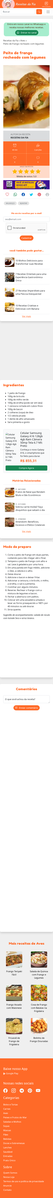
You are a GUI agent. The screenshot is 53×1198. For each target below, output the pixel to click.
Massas (7, 1130)
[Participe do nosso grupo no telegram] (22, 1090)
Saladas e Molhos (12, 1121)
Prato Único (9, 1160)
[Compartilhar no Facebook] (23, 194)
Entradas (8, 1156)
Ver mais (26, 316)
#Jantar (23, 203)
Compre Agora (26, 468)
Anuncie (7, 1185)
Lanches (7, 1147)
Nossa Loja (8, 1177)
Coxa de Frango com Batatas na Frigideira (39, 1008)
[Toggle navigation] (48, 12)
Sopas (6, 1126)
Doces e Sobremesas (14, 1143)
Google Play (12, 1073)
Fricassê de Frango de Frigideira (14, 1041)
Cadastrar (26, 238)
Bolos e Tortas (10, 1104)
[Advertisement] (26, 350)
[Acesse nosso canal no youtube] (38, 1090)
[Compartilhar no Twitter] (31, 194)
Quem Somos (10, 1172)
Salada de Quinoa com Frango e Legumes (39, 974)
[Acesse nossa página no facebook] (5, 1090)
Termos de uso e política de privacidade (23, 1181)
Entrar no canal (28, 32)
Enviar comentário (28, 707)
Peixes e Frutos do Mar (15, 1117)
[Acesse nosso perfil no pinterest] (30, 1090)
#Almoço (10, 203)
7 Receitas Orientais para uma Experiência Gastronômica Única (30, 277)
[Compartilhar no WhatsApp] (15, 194)
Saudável (8, 1151)
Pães (5, 1134)
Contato (7, 1189)
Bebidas (7, 1138)
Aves (5, 1113)
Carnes (6, 1108)
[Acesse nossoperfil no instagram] (13, 1090)
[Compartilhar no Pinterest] (39, 194)
